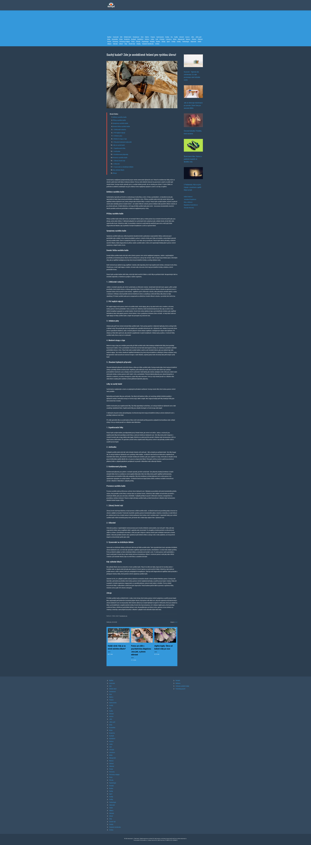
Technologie (185, 41)
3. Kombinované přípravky (120, 154)
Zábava (109, 44)
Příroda (138, 41)
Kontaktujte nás (123, 616)
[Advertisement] (155, 23)
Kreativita (127, 39)
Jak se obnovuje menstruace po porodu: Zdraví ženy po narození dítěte (193, 105)
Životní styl (132, 44)
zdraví (176, 622)
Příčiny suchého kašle (119, 120)
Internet (181, 37)
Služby (163, 41)
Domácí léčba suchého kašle (121, 126)
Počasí (109, 41)
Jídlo (192, 37)
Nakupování (181, 39)
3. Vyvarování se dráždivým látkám (123, 167)
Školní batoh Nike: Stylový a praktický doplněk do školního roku (193, 159)
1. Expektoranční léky (119, 148)
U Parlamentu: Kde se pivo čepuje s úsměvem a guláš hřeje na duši (192, 187)
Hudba (176, 37)
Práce (133, 41)
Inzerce (187, 37)
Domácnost (136, 37)
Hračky (167, 37)
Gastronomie (160, 37)
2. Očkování (116, 164)
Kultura (147, 39)
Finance (153, 37)
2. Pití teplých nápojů (119, 133)
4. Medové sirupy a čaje (120, 139)
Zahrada (115, 44)
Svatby (173, 41)
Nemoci (188, 39)
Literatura (169, 39)
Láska (152, 39)
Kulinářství (140, 39)
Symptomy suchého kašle (120, 123)
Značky (139, 44)
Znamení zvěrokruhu (148, 44)
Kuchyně (133, 39)
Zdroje (115, 173)
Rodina (158, 41)
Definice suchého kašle (120, 117)
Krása (121, 39)
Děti (121, 37)
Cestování (115, 37)
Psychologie (145, 41)
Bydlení (109, 37)
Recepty (152, 41)
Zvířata (157, 44)
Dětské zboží (127, 37)
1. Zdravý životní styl (119, 161)
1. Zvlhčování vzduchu (119, 129)
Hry (172, 37)
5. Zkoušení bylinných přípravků (122, 142)
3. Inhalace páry (117, 136)
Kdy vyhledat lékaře (118, 170)
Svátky (179, 41)
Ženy (125, 44)
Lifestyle (162, 39)
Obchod (194, 39)
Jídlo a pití (198, 37)
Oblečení (200, 39)
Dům (142, 37)
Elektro (147, 37)
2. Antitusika (116, 151)
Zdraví (121, 44)
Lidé (157, 39)
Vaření (199, 41)
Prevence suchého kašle (120, 158)
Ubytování (193, 41)
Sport (168, 41)
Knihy (108, 39)
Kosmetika (115, 39)
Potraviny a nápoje (125, 41)
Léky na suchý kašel (119, 145)
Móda (174, 39)
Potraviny (115, 41)
